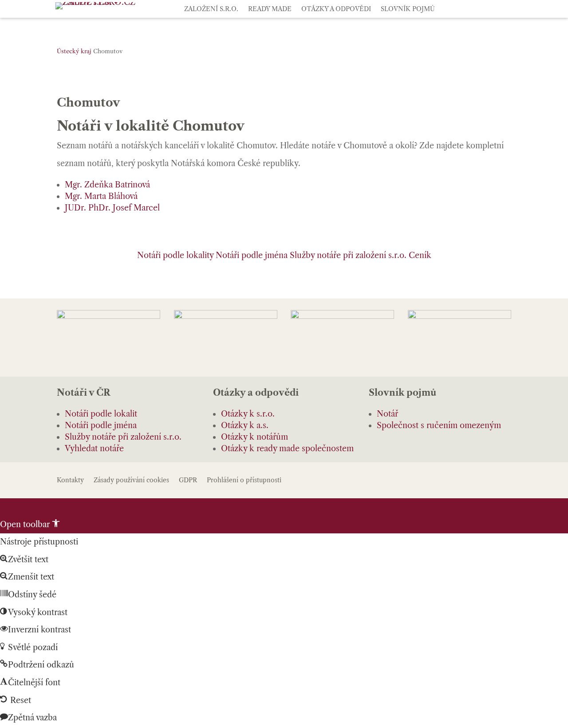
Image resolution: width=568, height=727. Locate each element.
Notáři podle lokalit (101, 414)
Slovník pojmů (408, 9)
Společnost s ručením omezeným (439, 425)
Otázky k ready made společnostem (287, 448)
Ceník (420, 255)
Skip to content (29, 507)
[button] (30, 524)
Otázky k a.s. (244, 425)
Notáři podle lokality (175, 255)
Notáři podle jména (252, 255)
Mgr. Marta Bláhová (101, 196)
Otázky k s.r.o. (248, 414)
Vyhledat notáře (94, 448)
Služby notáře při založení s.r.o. (348, 255)
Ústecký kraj (74, 51)
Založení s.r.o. (211, 9)
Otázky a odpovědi (336, 9)
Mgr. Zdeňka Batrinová (107, 185)
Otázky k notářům (254, 437)
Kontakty (70, 480)
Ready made (270, 9)
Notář (387, 414)
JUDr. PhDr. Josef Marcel (112, 208)
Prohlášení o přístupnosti (244, 480)
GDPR (188, 480)
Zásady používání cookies (131, 480)
